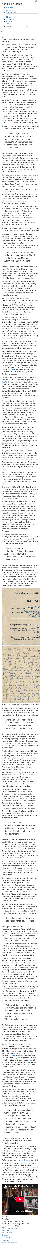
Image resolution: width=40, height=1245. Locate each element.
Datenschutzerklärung (9, 1243)
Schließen (9, 7)
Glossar (9, 17)
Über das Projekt (7, 1232)
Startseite (9, 10)
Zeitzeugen (10, 12)
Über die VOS (6, 1230)
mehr (2, 31)
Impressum (6, 1240)
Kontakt (8, 24)
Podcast (9, 21)
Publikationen (11, 19)
